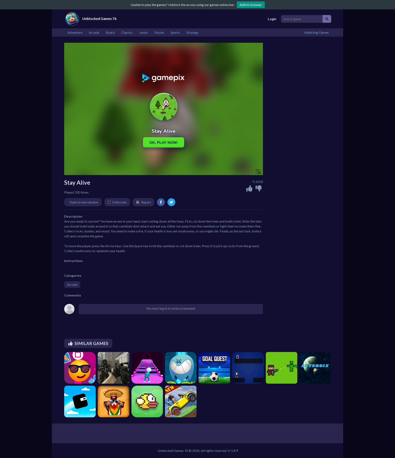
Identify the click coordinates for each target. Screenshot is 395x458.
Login (272, 19)
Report (146, 202)
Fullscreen (119, 202)
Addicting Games (316, 32)
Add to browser (251, 5)
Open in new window (83, 202)
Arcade (72, 284)
